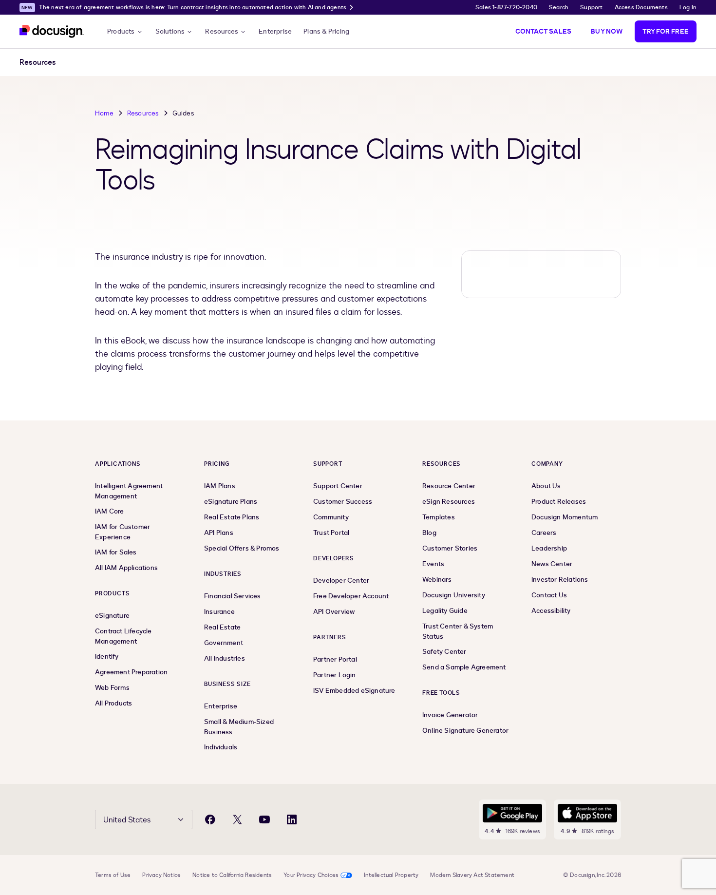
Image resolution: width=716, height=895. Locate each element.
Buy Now (606, 31)
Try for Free (665, 31)
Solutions (170, 31)
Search (558, 7)
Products (121, 31)
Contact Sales (543, 31)
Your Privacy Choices (311, 875)
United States (127, 820)
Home (104, 113)
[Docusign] (51, 31)
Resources (221, 31)
